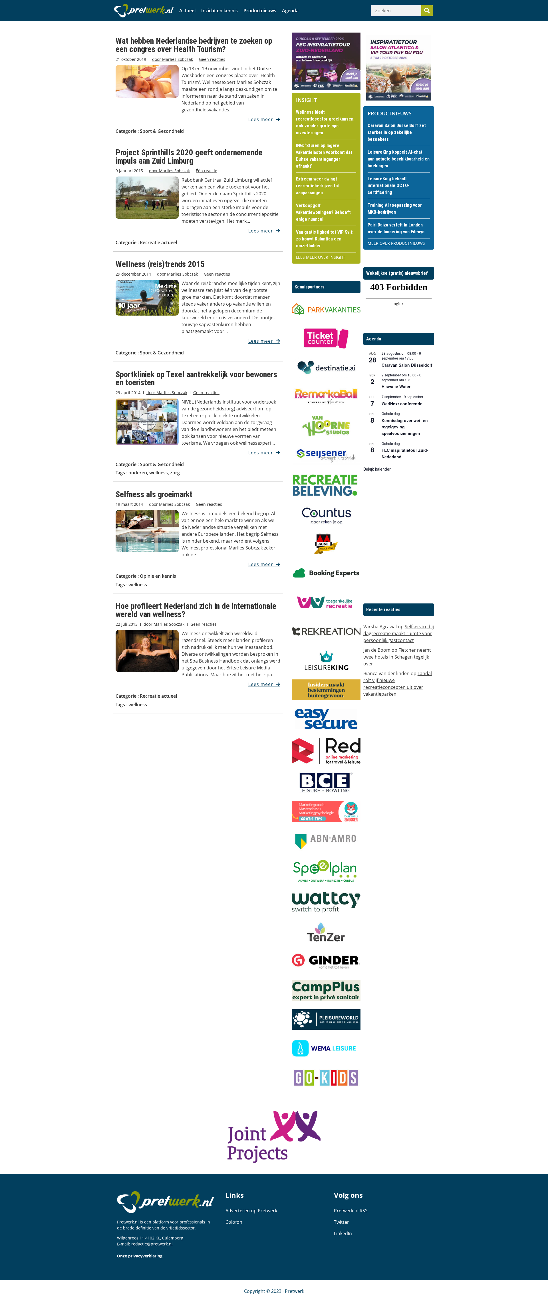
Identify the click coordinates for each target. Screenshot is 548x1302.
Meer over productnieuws (396, 243)
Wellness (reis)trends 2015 (160, 264)
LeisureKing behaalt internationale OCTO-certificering (389, 185)
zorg (175, 473)
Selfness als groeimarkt (154, 494)
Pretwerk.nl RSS (351, 1210)
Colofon (233, 1222)
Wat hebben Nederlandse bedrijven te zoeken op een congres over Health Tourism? (194, 45)
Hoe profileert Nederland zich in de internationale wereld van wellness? (196, 610)
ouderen (137, 473)
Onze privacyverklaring (139, 1256)
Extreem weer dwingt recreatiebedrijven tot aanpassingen (318, 185)
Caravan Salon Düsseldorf (407, 365)
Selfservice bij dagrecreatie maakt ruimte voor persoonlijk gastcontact (398, 633)
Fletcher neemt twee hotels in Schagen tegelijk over (397, 657)
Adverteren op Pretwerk (251, 1210)
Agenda (290, 10)
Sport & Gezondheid (162, 131)
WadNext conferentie (402, 403)
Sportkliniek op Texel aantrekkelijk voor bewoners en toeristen (196, 379)
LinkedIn (343, 1233)
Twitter (341, 1222)
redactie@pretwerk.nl (152, 1244)
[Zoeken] (427, 10)
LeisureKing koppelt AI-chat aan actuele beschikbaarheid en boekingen (399, 158)
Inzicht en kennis (219, 10)
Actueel (187, 10)
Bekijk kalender (377, 469)
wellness (158, 473)
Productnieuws (259, 10)
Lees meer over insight (320, 257)
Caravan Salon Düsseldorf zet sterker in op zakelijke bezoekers (397, 132)
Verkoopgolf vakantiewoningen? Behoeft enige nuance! (323, 212)
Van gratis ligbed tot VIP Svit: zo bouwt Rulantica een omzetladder (324, 238)
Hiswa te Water (396, 386)
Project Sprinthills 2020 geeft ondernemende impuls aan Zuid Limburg (189, 157)
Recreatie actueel (158, 242)
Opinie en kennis (158, 576)
